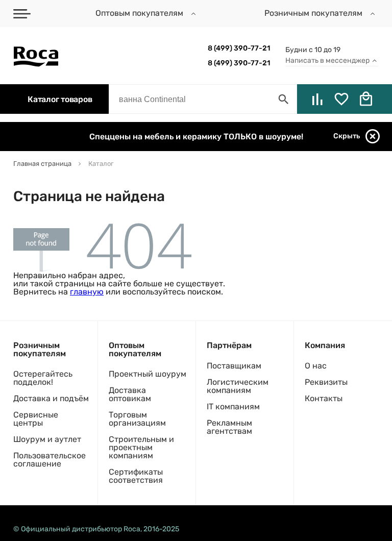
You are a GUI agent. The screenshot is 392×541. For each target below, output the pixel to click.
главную (87, 292)
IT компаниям (233, 406)
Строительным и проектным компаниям (141, 447)
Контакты (323, 398)
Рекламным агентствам (229, 427)
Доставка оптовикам (130, 394)
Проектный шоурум (147, 374)
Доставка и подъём (51, 398)
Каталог (60, 99)
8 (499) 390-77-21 (239, 48)
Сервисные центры (35, 419)
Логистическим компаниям (237, 386)
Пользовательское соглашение (49, 460)
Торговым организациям (137, 419)
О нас (316, 366)
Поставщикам (234, 366)
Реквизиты (326, 382)
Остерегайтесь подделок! (42, 378)
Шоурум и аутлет (47, 439)
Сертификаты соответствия (136, 476)
